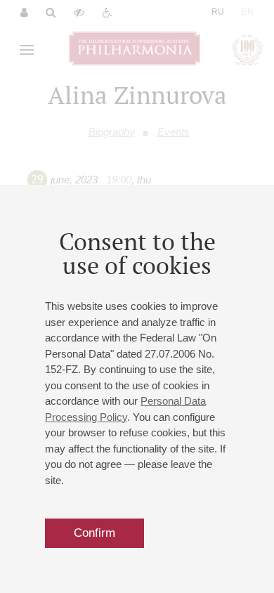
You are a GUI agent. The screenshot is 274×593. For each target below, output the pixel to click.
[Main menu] (26, 49)
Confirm (94, 533)
